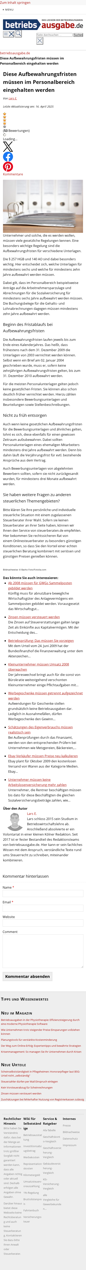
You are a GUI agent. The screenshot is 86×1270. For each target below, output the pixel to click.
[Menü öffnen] (8, 34)
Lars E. (13, 98)
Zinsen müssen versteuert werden (34, 617)
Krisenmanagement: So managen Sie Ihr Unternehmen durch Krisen (41, 1051)
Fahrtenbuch (31, 1210)
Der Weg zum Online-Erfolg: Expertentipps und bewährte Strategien (41, 1045)
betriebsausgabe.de (15, 53)
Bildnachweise (71, 1132)
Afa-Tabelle (49, 1130)
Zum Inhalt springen (15, 2)
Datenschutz (70, 1138)
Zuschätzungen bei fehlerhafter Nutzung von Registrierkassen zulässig (42, 1099)
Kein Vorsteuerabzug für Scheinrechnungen (27, 1087)
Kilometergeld (31, 1175)
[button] (4, 113)
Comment (10, 932)
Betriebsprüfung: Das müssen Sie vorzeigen (41, 640)
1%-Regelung (31, 1192)
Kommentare (13, 174)
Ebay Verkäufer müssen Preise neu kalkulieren (43, 756)
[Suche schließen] (39, 41)
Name (8, 887)
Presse (67, 1125)
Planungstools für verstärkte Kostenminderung (29, 1040)
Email (8, 902)
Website (9, 917)
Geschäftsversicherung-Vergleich (52, 1152)
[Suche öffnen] (18, 33)
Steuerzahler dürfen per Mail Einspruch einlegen (29, 1081)
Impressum (69, 1145)
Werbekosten (31, 1157)
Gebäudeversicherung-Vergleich (52, 1168)
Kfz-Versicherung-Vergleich (51, 1184)
